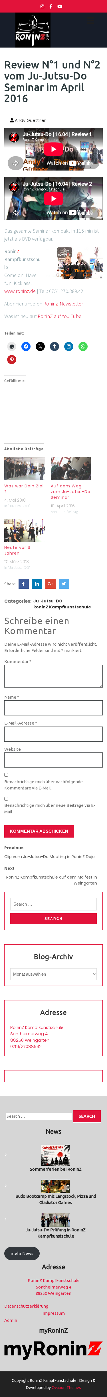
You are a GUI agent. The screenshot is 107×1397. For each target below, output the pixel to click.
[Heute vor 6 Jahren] (24, 530)
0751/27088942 (26, 1046)
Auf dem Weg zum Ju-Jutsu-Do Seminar (70, 491)
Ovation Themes (66, 1387)
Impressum (54, 1313)
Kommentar (17, 661)
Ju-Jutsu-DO (47, 601)
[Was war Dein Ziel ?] (24, 468)
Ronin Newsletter (63, 303)
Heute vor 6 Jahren (17, 550)
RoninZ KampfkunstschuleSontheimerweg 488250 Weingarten (37, 1033)
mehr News (22, 1253)
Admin (10, 1320)
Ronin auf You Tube (59, 316)
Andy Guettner (30, 120)
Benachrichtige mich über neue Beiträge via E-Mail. (49, 808)
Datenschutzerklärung (26, 1306)
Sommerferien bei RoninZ (56, 1169)
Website (12, 749)
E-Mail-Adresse (20, 723)
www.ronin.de (20, 291)
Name (11, 697)
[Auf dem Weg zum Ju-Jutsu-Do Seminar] (71, 468)
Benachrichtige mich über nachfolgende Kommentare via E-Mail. (43, 785)
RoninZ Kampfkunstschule (62, 607)
